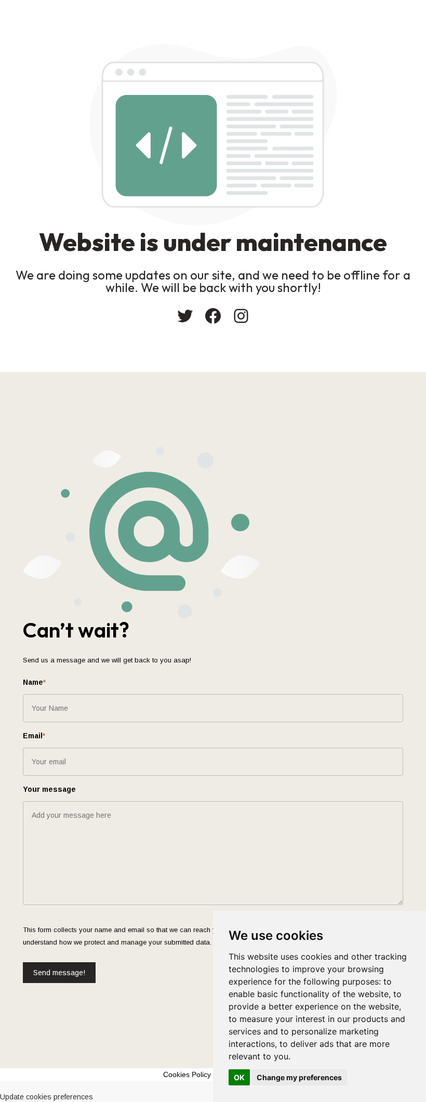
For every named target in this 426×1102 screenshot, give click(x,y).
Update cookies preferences (46, 1097)
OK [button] (239, 1077)
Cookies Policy (187, 1074)
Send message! (59, 972)
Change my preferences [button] (299, 1077)
